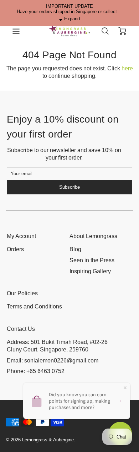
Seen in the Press (92, 260)
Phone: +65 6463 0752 (36, 371)
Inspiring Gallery (90, 271)
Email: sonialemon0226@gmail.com (52, 360)
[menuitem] (33, 249)
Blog (75, 249)
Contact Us (21, 329)
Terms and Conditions (34, 306)
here (127, 68)
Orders (15, 249)
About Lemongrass (93, 236)
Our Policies (22, 293)
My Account (21, 236)
